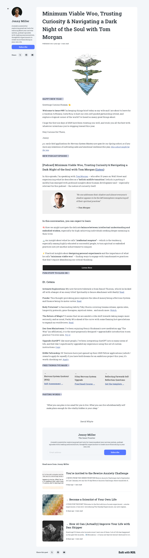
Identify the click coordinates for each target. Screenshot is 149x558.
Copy (57, 347)
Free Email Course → (85, 384)
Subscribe (23, 47)
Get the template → (114, 384)
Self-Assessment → (53, 383)
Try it (67, 335)
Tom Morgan (82, 176)
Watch (113, 310)
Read (122, 292)
